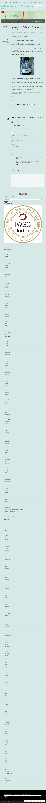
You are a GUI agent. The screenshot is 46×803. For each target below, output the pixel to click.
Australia (6, 530)
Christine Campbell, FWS (19, 32)
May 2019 (6, 363)
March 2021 (6, 325)
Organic (6, 666)
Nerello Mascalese (7, 651)
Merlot (6, 633)
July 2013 (6, 488)
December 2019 (7, 352)
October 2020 (7, 334)
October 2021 (7, 316)
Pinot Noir (6, 682)
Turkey (6, 744)
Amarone (6, 524)
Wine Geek (6, 769)
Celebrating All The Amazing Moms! (10, 511)
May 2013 (6, 492)
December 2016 (7, 414)
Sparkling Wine (7, 722)
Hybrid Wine (6, 611)
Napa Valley (6, 644)
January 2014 (7, 477)
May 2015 (6, 448)
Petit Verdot (6, 671)
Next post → (40, 114)
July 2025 (6, 265)
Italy (5, 617)
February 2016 (7, 432)
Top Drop (16, 51)
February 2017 (7, 410)
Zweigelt (6, 787)
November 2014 (7, 459)
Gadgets (6, 595)
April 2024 (6, 278)
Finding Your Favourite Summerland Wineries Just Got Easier (14, 509)
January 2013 (7, 499)
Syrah (6, 729)
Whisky (6, 762)
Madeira (7, 589)
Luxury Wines (7, 626)
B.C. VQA (3, 41)
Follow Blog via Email (9, 196)
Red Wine (6, 691)
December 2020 (7, 330)
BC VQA (25, 32)
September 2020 (7, 336)
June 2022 (6, 303)
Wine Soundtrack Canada (8, 773)
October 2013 (7, 483)
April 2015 (6, 450)
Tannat (6, 731)
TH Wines (16, 50)
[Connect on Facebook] (20, 194)
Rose (5, 700)
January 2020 (7, 350)
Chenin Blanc (7, 568)
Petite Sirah (6, 673)
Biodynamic (6, 539)
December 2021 (7, 312)
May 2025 (6, 267)
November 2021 (7, 314)
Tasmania (6, 733)
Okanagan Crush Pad (32, 43)
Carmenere (6, 555)
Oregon (6, 664)
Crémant (6, 575)
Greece (6, 602)
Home (2, 2)
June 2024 (6, 276)
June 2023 (6, 285)
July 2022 (6, 301)
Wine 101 (6, 767)
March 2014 (6, 474)
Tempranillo (6, 735)
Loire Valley (6, 624)
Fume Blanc (6, 593)
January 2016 (7, 434)
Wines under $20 (24, 33)
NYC (5, 657)
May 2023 (6, 287)
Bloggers (6, 541)
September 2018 (7, 376)
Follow (6, 201)
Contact (40, 2)
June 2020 (6, 341)
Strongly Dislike (7, 724)
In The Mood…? (7, 613)
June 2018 (6, 381)
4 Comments (41, 32)
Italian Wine (6, 615)
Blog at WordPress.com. (8, 801)
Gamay (6, 597)
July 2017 (6, 401)
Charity (6, 566)
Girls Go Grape (8, 6)
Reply (12, 137)
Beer (5, 537)
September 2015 (7, 441)
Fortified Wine (7, 588)
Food (5, 586)
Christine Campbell (22, 157)
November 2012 (7, 503)
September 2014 (7, 463)
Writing (6, 784)
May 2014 (6, 470)
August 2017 (7, 399)
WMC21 (6, 782)
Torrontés (6, 740)
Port (5, 684)
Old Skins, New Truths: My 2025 (9, 516)
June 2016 (6, 425)
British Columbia (7, 546)
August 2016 (7, 421)
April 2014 (6, 472)
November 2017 (7, 394)
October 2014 (7, 461)
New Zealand (7, 653)
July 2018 (6, 379)
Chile (5, 570)
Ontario (6, 662)
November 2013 (7, 481)
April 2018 (6, 385)
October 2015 (7, 439)
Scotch (6, 709)
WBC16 (6, 758)
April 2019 (6, 365)
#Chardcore (6, 521)
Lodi (5, 622)
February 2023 (7, 292)
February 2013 (7, 497)
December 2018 (7, 370)
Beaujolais (6, 535)
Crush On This (7, 579)
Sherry (6, 711)
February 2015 (7, 454)
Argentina (6, 526)
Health (6, 608)
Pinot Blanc (6, 675)
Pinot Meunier (7, 680)
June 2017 (6, 403)
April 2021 (6, 323)
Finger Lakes (7, 584)
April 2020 (6, 345)
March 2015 (6, 452)
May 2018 (6, 383)
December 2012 (7, 501)
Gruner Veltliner (7, 606)
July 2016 (6, 423)
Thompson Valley (7, 738)
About (6, 2)
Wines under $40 (7, 780)
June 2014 (6, 468)
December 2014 (7, 457)
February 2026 (7, 258)
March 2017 (6, 408)
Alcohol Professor (30, 40)
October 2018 (7, 374)
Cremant (6, 577)
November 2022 (7, 296)
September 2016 (7, 419)
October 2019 (7, 356)
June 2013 (6, 490)
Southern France (7, 718)
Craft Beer (6, 573)
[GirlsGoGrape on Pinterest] (26, 194)
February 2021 (7, 327)
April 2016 (6, 428)
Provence (6, 689)
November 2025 (7, 263)
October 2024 (7, 272)
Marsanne (6, 631)
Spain (6, 720)
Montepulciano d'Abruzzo (8, 635)
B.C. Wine (6, 41)
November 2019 (7, 354)
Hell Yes (33, 32)
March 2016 (6, 430)
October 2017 (7, 396)
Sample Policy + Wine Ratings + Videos (30, 2)
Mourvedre (6, 637)
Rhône (6, 695)
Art (5, 528)
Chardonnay (29, 32)
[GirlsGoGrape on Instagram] (24, 194)
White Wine (19, 33)
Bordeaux (6, 544)
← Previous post (14, 114)
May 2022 (6, 305)
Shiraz (6, 713)
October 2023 (7, 283)
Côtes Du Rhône (7, 559)
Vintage (6, 751)
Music (6, 640)
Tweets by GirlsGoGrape (7, 250)
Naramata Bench (7, 646)
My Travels (15, 2)
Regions (6, 693)
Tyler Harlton (7, 42)
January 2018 (7, 390)
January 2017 (7, 412)
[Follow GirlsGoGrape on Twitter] (22, 194)
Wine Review (7, 771)
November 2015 (7, 437)
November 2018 (7, 372)
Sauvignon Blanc (14, 33)
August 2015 (7, 443)
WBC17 (6, 760)
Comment (40, 184)
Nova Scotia (6, 655)
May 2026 (6, 256)
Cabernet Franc (7, 550)
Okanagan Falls (7, 660)
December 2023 (7, 281)
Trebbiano (6, 742)
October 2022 (7, 298)
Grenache (6, 604)
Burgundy (6, 548)
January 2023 (7, 294)
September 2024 (7, 274)
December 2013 (7, 479)
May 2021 (6, 321)
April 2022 (6, 307)
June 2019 (6, 361)
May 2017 (6, 405)
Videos (6, 749)
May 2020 (6, 343)
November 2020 (7, 332)
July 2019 (6, 359)
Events (20, 2)
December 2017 (7, 392)
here (30, 89)
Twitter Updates (8, 249)
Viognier (6, 753)
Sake (5, 702)
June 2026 (6, 254)
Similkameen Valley (7, 715)
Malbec (6, 628)
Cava (5, 557)
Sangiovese (6, 704)
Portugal (6, 686)
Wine (10, 2)
